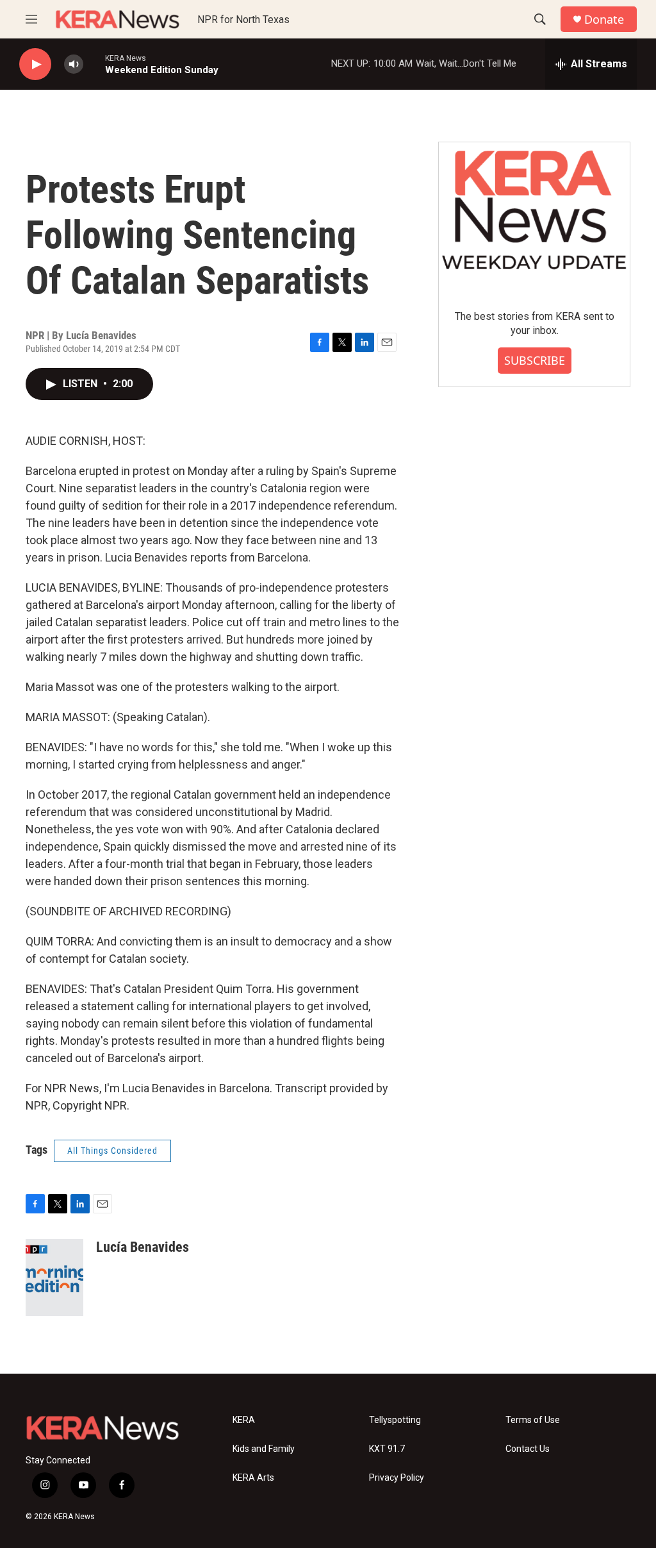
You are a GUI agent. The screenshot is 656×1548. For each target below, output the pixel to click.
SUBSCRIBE (534, 360)
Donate (604, 19)
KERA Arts (253, 1478)
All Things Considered (112, 1150)
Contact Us (527, 1449)
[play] (35, 64)
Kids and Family (264, 1449)
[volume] (74, 64)
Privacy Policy (396, 1478)
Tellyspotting (395, 1420)
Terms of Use (532, 1420)
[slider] (94, 64)
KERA (244, 1420)
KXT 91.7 (387, 1449)
